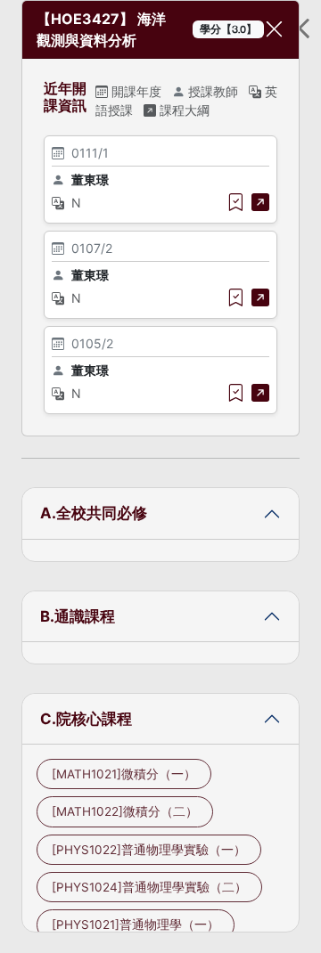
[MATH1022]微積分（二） (125, 811)
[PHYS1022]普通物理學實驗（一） (149, 850)
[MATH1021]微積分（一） (124, 774)
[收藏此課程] (235, 202)
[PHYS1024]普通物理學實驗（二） (149, 887)
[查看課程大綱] (260, 202)
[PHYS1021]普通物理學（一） (135, 924)
